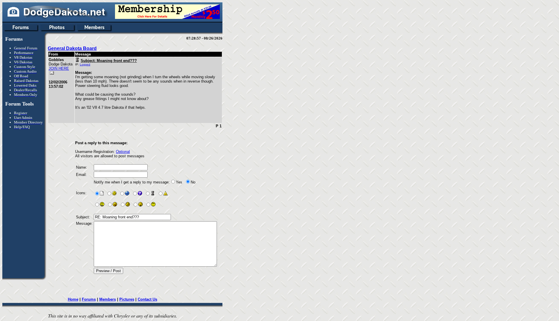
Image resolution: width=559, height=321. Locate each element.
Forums (89, 299)
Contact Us (147, 299)
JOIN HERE (59, 68)
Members (107, 299)
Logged (85, 64)
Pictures (126, 299)
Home (73, 299)
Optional (123, 151)
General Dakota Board (72, 48)
